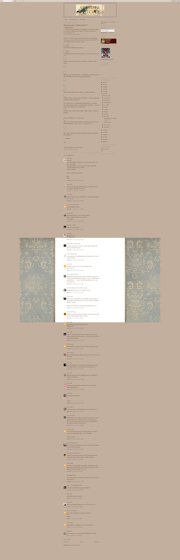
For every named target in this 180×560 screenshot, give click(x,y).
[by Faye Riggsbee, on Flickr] (64, 59)
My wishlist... (83, 19)
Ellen (68, 531)
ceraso (68, 194)
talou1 (68, 493)
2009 (104, 141)
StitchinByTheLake (71, 443)
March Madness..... (108, 122)
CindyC (68, 407)
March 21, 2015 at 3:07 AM (75, 200)
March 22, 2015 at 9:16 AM (75, 369)
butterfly (68, 213)
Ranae (68, 322)
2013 (104, 132)
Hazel (68, 502)
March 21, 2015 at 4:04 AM (75, 221)
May (105, 111)
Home (65, 19)
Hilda (68, 158)
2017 (104, 89)
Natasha (69, 296)
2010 (104, 139)
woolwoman (69, 415)
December (106, 95)
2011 (104, 137)
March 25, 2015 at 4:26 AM (75, 471)
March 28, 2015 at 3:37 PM (75, 490)
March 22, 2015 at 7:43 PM (75, 459)
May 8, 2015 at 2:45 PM (74, 535)
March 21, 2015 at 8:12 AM (75, 270)
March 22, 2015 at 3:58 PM (75, 439)
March (105, 116)
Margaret (69, 352)
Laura (68, 383)
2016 (104, 91)
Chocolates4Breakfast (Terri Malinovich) (76, 288)
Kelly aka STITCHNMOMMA (73, 485)
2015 (104, 93)
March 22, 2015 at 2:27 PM (75, 403)
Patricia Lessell (70, 510)
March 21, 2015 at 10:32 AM (75, 340)
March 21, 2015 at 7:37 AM (75, 250)
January (106, 127)
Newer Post (66, 542)
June (105, 109)
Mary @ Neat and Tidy (72, 453)
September (106, 102)
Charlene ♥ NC (70, 311)
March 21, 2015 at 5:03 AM (75, 229)
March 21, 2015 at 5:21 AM (75, 239)
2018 (104, 87)
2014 (104, 130)
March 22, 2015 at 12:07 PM (75, 389)
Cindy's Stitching (70, 253)
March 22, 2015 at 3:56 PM (75, 425)
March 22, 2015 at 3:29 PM (75, 411)
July (105, 107)
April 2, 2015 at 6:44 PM (74, 506)
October (106, 100)
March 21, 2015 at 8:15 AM (75, 292)
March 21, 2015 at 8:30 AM (75, 318)
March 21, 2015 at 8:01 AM (75, 260)
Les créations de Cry (71, 204)
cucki (68, 233)
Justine (68, 184)
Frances (68, 344)
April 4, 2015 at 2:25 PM (74, 518)
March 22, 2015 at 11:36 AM (75, 379)
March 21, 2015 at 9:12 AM (75, 328)
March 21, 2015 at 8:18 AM (75, 308)
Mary (68, 373)
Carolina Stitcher (90, 9)
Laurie (68, 332)
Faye (102, 151)
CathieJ (68, 522)
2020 (104, 82)
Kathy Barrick (70, 225)
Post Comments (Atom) (75, 545)
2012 (104, 134)
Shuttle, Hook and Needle (72, 243)
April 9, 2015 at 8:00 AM (74, 527)
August (105, 105)
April (105, 114)
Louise (68, 393)
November (106, 98)
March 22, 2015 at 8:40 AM (75, 358)
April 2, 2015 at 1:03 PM (74, 498)
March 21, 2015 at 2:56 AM (75, 190)
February (106, 125)
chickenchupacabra (71, 274)
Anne (68, 362)
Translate (111, 32)
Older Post (97, 542)
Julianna (69, 463)
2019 (104, 84)
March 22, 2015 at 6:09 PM (75, 449)
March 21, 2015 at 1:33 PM (75, 348)
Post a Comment (67, 539)
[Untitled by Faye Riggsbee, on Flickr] (66, 45)
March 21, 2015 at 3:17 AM (75, 209)
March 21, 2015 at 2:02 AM (75, 180)
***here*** (80, 123)
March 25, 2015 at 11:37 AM (75, 481)
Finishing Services (74, 19)
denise (68, 264)
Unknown (69, 429)
